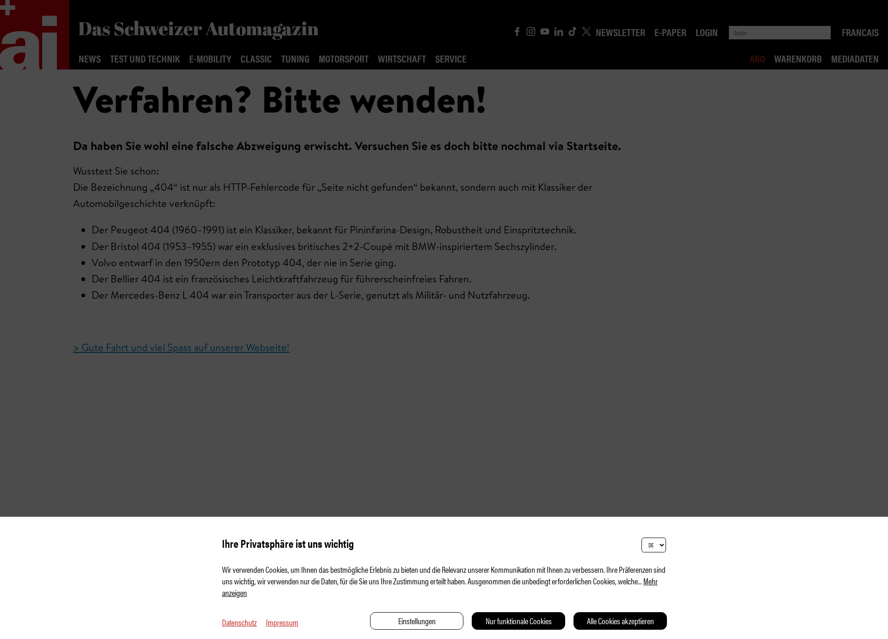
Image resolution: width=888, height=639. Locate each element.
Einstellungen (417, 620)
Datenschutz (239, 622)
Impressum (282, 622)
